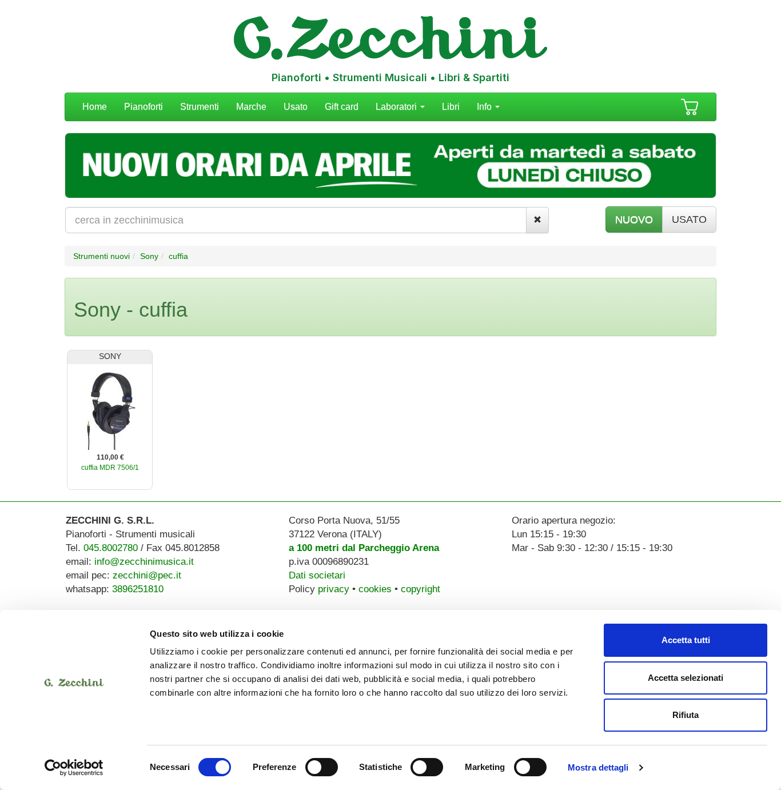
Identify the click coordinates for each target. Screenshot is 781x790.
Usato (296, 106)
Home (94, 106)
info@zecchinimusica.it (144, 561)
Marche (251, 106)
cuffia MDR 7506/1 (110, 468)
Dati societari (317, 575)
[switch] (321, 767)
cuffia (178, 256)
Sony (149, 256)
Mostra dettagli (598, 767)
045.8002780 (110, 547)
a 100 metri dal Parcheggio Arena (364, 547)
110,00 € (110, 457)
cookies (375, 589)
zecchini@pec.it (147, 575)
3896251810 (138, 589)
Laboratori (397, 106)
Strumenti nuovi (101, 256)
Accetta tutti (686, 640)
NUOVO (634, 219)
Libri (451, 106)
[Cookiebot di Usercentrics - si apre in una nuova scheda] (74, 767)
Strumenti (199, 106)
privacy (333, 589)
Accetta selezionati (685, 678)
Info (485, 106)
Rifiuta (685, 715)
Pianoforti (143, 106)
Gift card (341, 106)
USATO (689, 219)
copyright (420, 589)
